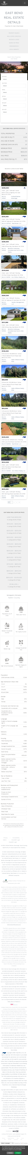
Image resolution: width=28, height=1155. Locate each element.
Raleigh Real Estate (11, 1138)
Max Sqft (4, 109)
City (5, 1139)
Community (16, 1139)
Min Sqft (4, 102)
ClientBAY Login (15, 840)
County (22, 1138)
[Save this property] (25, 175)
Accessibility (16, 837)
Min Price (4, 76)
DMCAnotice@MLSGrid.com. (14, 924)
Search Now (14, 117)
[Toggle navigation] (25, 3)
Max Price (4, 83)
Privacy (6, 837)
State (18, 1138)
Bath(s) (4, 96)
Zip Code (9, 1139)
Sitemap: (3, 1138)
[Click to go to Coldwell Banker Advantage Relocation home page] (5, 3)
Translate (25, 1143)
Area (21, 1139)
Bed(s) (3, 89)
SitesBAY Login (13, 842)
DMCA (4, 840)
